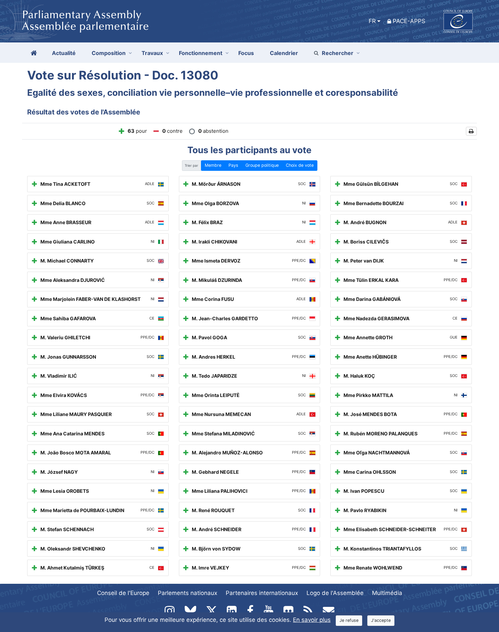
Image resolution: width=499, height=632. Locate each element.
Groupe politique (262, 165)
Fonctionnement (200, 53)
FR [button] (372, 21)
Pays (233, 165)
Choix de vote (300, 165)
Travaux (152, 53)
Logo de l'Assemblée (335, 593)
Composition (109, 53)
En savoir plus (312, 619)
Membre (213, 165)
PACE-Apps (409, 21)
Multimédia (387, 593)
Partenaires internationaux (262, 593)
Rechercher (337, 53)
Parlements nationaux (187, 593)
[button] (471, 131)
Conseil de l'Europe (123, 593)
